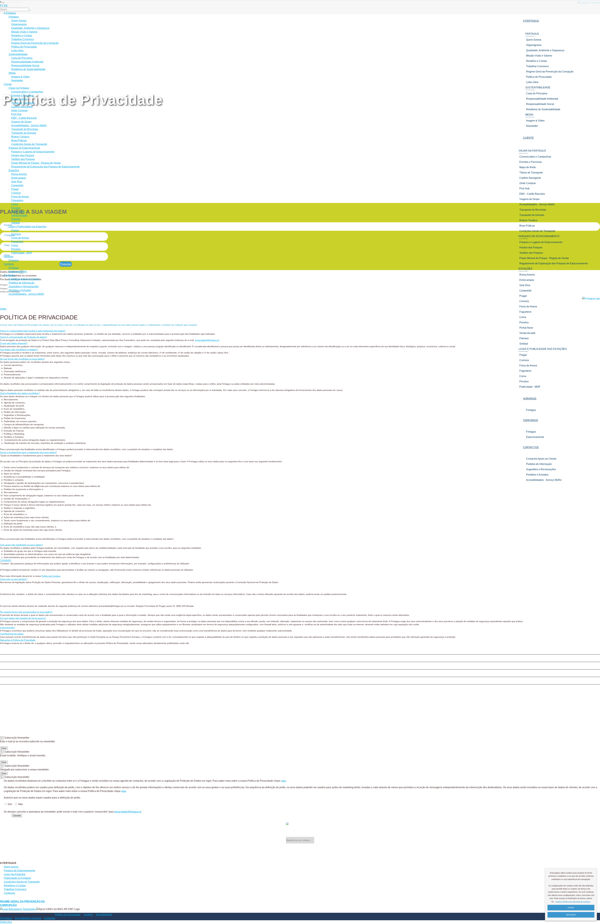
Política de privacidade (67, 914)
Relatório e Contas (21, 35)
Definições (6, 922)
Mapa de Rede (19, 99)
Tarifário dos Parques (23, 159)
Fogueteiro (17, 200)
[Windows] (300, 673)
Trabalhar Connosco (22, 39)
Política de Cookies (50, 576)
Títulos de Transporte (23, 103)
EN (6, 5)
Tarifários (9, 264)
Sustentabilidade (18, 54)
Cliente (8, 84)
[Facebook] (300, 651)
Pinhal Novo (18, 211)
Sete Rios (16, 181)
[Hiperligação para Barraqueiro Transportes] (18, 909)
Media (12, 73)
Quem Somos (18, 20)
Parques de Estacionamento (24, 148)
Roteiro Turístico (20, 136)
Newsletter (17, 80)
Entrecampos (18, 178)
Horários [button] (529, 398)
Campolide (17, 185)
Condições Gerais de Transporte (29, 144)
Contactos (9, 275)
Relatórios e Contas (15, 885)
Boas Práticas (19, 140)
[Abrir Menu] (3, 2)
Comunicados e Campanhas (27, 91)
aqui (283, 780)
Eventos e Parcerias (22, 95)
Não (20, 804)
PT (1, 5)
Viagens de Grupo (21, 121)
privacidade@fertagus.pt (207, 340)
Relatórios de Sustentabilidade (28, 69)
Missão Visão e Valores (24, 31)
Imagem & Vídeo (20, 76)
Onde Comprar (19, 110)
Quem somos (11, 866)
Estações (13, 170)
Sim (10, 804)
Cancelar (17, 815)
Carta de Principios (21, 58)
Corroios (16, 193)
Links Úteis (17, 50)
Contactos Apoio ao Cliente (541, 458)
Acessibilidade (104, 914)
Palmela (15, 219)
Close (3, 748)
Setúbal (15, 223)
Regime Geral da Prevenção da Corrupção (35, 43)
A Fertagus (10, 13)
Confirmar (5, 815)
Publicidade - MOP (21, 252)
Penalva (15, 208)
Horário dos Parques (22, 155)
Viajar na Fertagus (18, 88)
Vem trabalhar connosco (28, 918)
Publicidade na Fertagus (17, 878)
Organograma (19, 24)
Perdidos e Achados (537, 474)
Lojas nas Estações (14, 874)
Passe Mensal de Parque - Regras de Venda (36, 163)
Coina (14, 204)
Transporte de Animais (23, 133)
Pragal (15, 189)
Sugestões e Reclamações (541, 469)
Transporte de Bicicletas (24, 129)
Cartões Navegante (22, 106)
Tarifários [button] (530, 420)
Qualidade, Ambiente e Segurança (30, 28)
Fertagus (531, 410)
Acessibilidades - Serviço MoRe (544, 480)
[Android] (300, 681)
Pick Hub (16, 114)
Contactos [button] (531, 447)
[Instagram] (300, 658)
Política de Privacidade (24, 46)
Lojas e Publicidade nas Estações (27, 226)
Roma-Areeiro (19, 174)
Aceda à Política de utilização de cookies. (572, 902)
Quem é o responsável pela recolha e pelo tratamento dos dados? (33, 331)
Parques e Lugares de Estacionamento (32, 151)
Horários (8, 256)
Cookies (88, 914)
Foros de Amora (20, 196)
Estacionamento (535, 437)
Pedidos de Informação (539, 464)
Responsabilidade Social (25, 65)
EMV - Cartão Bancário (24, 118)
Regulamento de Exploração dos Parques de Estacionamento (45, 166)
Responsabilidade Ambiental (27, 61)
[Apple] (300, 666)
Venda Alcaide (19, 215)
